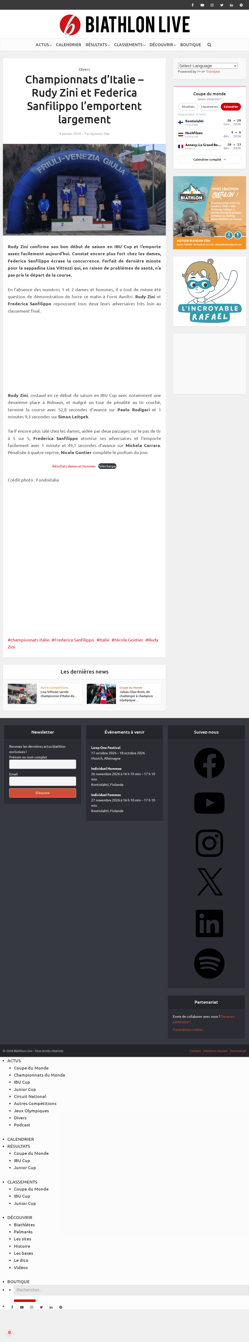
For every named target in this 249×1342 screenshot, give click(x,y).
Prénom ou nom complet (28, 757)
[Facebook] (209, 780)
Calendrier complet (207, 159)
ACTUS (42, 44)
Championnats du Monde (39, 1075)
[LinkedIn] (209, 940)
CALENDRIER (68, 44)
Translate (213, 71)
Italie (104, 639)
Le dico (21, 1260)
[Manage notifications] (9, 1332)
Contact (195, 1051)
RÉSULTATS (96, 44)
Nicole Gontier (129, 639)
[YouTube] (209, 820)
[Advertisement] (84, 356)
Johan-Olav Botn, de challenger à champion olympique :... (136, 696)
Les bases (23, 1253)
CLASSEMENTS (128, 44)
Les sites (22, 1238)
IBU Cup (22, 1082)
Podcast (22, 1124)
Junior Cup (25, 1089)
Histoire (22, 1246)
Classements (209, 107)
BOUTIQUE (190, 44)
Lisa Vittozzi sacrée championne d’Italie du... (59, 694)
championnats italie (30, 639)
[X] (209, 900)
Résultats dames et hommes (74, 466)
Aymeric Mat (100, 133)
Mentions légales (215, 1051)
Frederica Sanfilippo (74, 639)
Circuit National (30, 1096)
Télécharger (107, 466)
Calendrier (231, 106)
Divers (84, 69)
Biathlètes (24, 1224)
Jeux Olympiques (31, 1110)
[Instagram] (209, 860)
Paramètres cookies (188, 1029)
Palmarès (23, 1231)
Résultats (188, 107)
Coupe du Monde (131, 687)
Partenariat (238, 1051)
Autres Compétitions (54, 687)
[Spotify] (209, 980)
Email (13, 774)
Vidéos (21, 1267)
